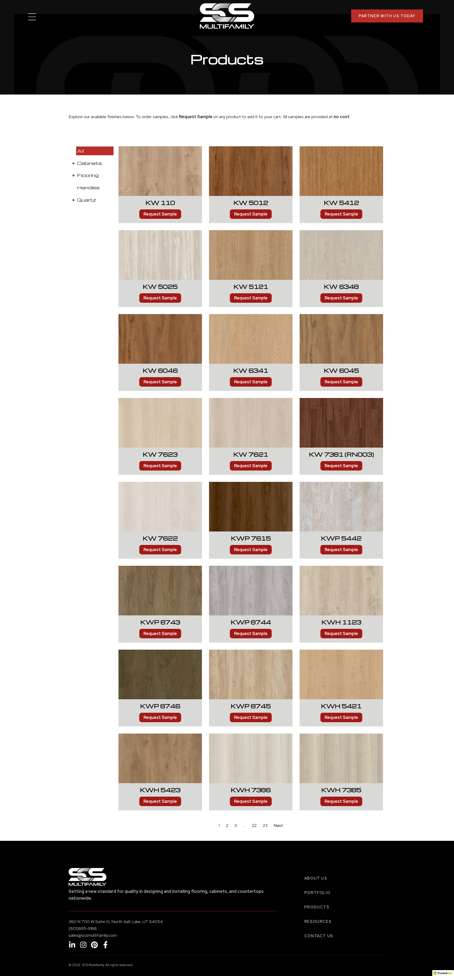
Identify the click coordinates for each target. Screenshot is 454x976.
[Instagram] (83, 944)
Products (317, 907)
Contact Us (318, 935)
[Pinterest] (94, 944)
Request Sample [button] (160, 214)
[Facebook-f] (105, 944)
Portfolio (317, 892)
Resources (318, 921)
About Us (315, 878)
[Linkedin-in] (72, 944)
